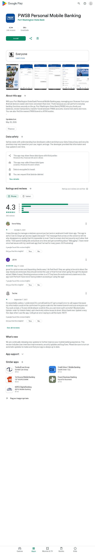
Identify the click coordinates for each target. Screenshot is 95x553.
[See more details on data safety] (14, 179)
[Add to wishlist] (38, 38)
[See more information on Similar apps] (22, 362)
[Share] (31, 38)
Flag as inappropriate (17, 398)
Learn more (20, 58)
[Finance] (11, 129)
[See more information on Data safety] (22, 137)
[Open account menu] (91, 3)
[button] (12, 77)
